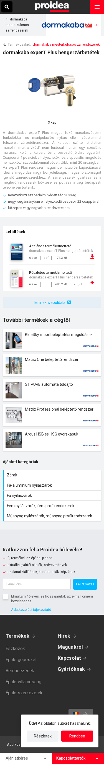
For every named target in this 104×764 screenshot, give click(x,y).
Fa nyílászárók (52, 495)
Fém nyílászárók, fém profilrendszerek (52, 506)
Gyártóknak (71, 669)
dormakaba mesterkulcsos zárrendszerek (17, 24)
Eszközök (15, 648)
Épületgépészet (21, 659)
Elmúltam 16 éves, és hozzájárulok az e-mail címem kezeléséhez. (52, 598)
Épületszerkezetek (24, 692)
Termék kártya (52, 340)
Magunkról (70, 647)
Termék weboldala (49, 302)
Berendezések (20, 670)
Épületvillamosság (23, 681)
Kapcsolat (69, 658)
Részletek (43, 736)
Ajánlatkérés (17, 758)
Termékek (17, 636)
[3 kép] (52, 90)
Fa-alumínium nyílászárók (52, 485)
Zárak (52, 475)
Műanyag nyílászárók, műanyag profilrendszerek (52, 516)
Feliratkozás (85, 584)
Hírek (64, 636)
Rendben (77, 736)
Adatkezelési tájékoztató (31, 609)
